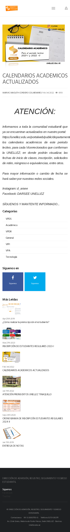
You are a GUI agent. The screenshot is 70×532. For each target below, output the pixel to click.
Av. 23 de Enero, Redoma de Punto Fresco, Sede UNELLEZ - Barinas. (34, 521)
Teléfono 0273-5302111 (49, 517)
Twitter (6, 496)
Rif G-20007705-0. (31, 517)
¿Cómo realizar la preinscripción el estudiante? (25, 322)
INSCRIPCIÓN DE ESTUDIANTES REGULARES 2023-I (28, 346)
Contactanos (16, 517)
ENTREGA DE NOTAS (13, 446)
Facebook (7, 493)
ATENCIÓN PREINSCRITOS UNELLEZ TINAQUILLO (27, 394)
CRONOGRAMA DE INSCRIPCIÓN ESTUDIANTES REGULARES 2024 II (32, 419)
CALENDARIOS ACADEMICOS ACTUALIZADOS (25, 370)
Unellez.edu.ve (34, 524)
